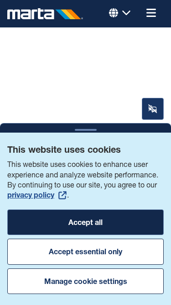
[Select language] (120, 13)
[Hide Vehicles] (153, 109)
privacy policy (30, 194)
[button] (151, 13)
